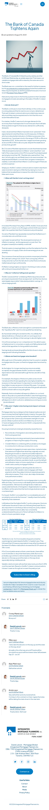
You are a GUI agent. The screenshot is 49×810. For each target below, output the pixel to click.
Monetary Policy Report (15, 93)
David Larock (15, 626)
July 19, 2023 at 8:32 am (17, 678)
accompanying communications (18, 88)
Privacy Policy (24, 793)
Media (24, 790)
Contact (24, 784)
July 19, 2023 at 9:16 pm (16, 692)
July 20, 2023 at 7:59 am (17, 709)
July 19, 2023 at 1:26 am (16, 666)
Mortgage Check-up (28, 589)
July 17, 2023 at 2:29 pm (16, 642)
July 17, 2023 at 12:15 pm (16, 615)
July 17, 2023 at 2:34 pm (17, 628)
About (24, 787)
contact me (7, 589)
